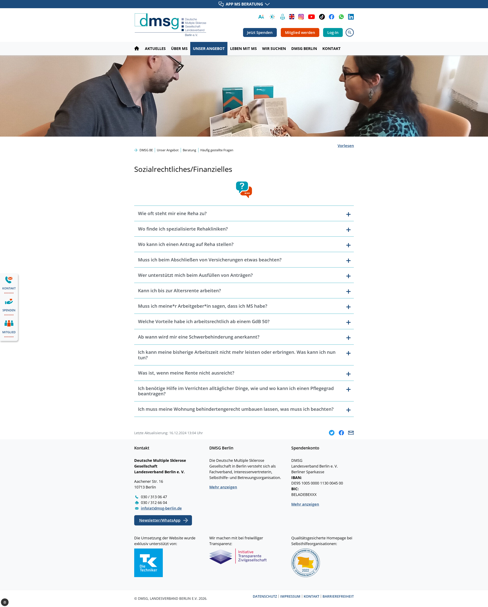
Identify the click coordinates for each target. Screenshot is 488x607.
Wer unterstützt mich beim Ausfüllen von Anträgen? (195, 275)
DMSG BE (146, 150)
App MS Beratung (244, 4)
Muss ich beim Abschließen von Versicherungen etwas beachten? (210, 259)
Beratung (189, 150)
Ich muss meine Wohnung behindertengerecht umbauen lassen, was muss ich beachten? (236, 409)
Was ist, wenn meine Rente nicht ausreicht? (186, 373)
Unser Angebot (168, 150)
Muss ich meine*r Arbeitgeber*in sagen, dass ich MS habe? (202, 306)
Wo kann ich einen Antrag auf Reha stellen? (186, 244)
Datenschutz (265, 596)
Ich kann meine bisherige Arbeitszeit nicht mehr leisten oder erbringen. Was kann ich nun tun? (237, 355)
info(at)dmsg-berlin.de (161, 508)
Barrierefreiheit (338, 596)
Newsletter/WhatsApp (159, 520)
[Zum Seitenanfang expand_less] (486, 596)
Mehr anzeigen (223, 487)
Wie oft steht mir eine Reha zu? (172, 213)
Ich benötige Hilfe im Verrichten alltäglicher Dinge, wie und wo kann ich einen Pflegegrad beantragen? (236, 391)
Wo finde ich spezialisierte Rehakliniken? (183, 229)
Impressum (290, 596)
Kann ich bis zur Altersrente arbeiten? (179, 290)
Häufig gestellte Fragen (216, 150)
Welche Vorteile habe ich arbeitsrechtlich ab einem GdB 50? (204, 321)
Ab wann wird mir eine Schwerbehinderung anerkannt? (198, 337)
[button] (332, 433)
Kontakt (311, 596)
